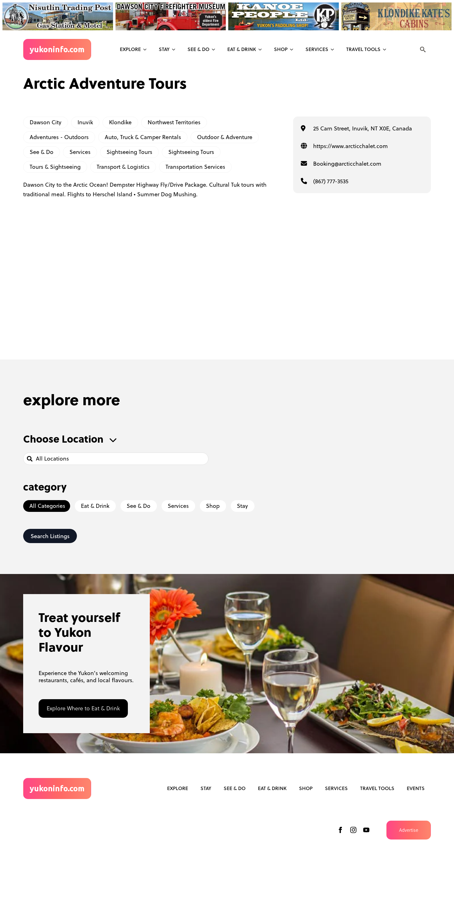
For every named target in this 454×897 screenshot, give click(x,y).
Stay (164, 49)
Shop (281, 49)
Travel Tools (363, 49)
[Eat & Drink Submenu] (262, 49)
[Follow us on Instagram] (353, 830)
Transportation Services (195, 167)
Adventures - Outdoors (59, 137)
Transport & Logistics (123, 167)
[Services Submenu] (334, 49)
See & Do (41, 152)
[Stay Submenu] (175, 49)
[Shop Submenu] (293, 49)
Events (416, 788)
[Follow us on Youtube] (366, 830)
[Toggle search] (423, 49)
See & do (198, 49)
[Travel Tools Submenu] (386, 49)
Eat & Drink (241, 49)
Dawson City (45, 122)
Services (316, 49)
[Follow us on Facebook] (340, 830)
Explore (130, 49)
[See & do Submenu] (215, 49)
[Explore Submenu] (147, 49)
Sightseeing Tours (129, 152)
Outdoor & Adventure (224, 137)
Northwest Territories (174, 122)
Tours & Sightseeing (55, 167)
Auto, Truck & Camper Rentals (143, 137)
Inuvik (85, 122)
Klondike (120, 122)
